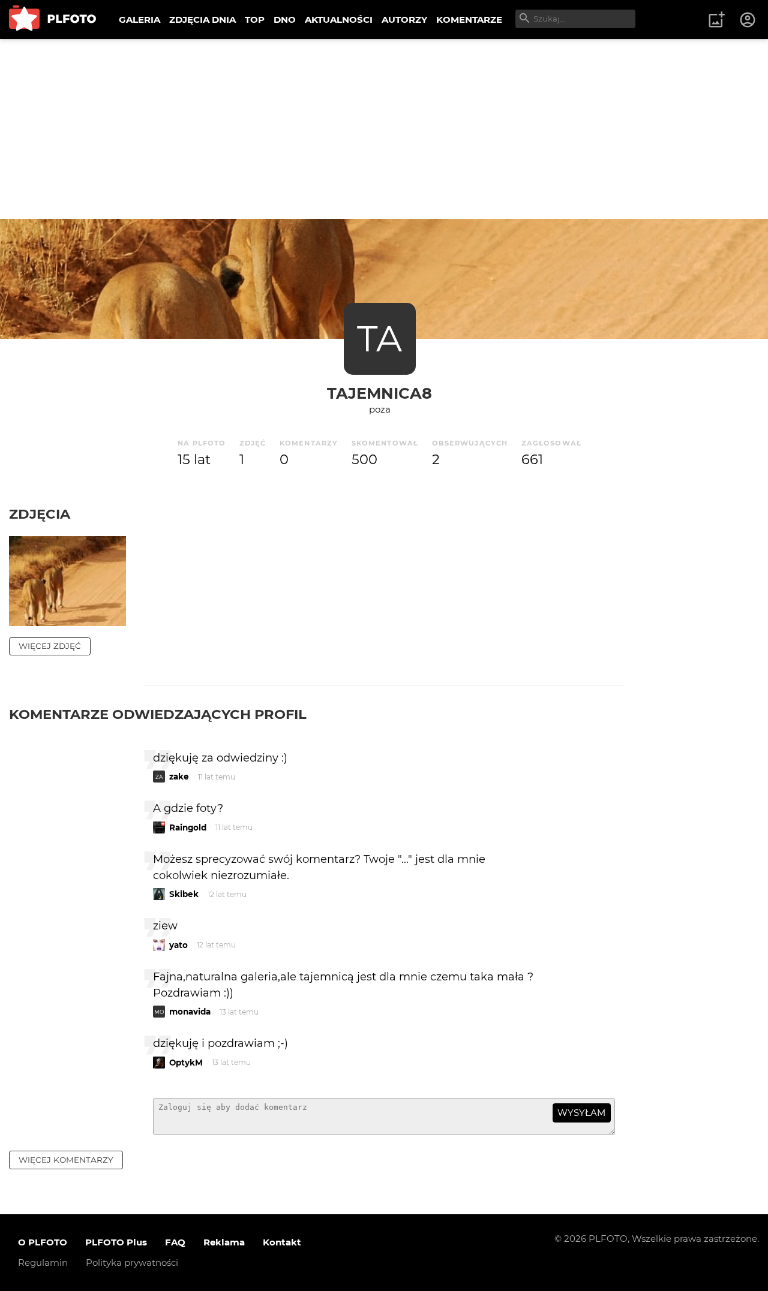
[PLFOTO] (52, 19)
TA (379, 338)
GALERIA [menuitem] (139, 19)
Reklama (224, 1242)
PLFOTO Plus (116, 1242)
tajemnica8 (379, 393)
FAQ (175, 1242)
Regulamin (43, 1262)
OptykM (186, 1062)
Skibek (184, 894)
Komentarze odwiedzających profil (158, 714)
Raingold (187, 827)
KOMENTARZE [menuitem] (469, 19)
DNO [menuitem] (285, 19)
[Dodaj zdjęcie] (716, 19)
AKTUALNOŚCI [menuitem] (339, 19)
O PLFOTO (42, 1242)
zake (179, 776)
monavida (190, 1011)
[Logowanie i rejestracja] (748, 19)
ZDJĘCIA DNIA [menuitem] (202, 19)
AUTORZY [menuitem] (404, 19)
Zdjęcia (39, 513)
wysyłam (581, 1112)
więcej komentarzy (66, 1159)
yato (178, 945)
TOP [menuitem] (255, 19)
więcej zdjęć (50, 646)
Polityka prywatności (132, 1262)
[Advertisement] (384, 129)
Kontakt (282, 1242)
